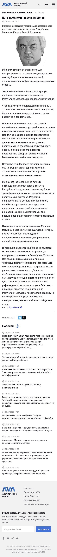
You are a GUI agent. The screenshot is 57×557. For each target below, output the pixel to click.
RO (46, 4)
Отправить (43, 529)
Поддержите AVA (32, 492)
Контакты (28, 488)
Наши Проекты (31, 496)
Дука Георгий (15, 307)
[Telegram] (20, 317)
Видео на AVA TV (31, 500)
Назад (41, 12)
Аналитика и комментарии (37, 504)
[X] (24, 317)
